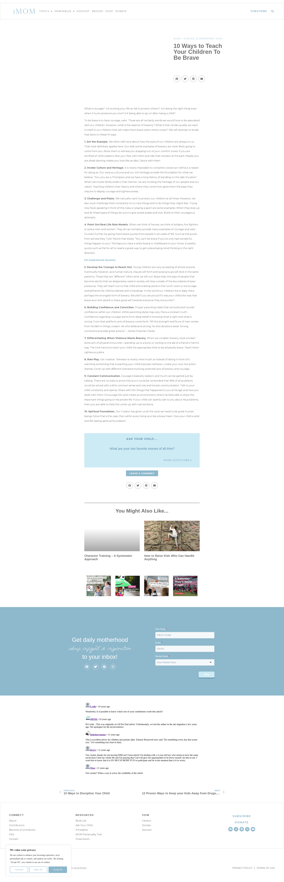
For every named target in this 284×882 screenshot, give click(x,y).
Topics (44, 11)
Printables (63, 11)
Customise (19, 870)
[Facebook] (87, 667)
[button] (272, 11)
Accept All (57, 870)
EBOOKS (97, 11)
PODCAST (83, 11)
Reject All (38, 870)
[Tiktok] (236, 829)
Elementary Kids (209, 38)
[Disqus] (142, 738)
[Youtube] (253, 829)
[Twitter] (96, 667)
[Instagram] (113, 667)
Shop (109, 11)
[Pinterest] (104, 667)
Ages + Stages (184, 38)
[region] (38, 860)
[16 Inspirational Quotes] (99, 260)
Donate (121, 11)
